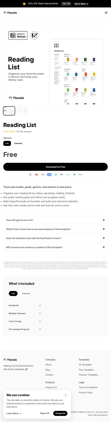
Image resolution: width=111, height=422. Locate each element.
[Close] (65, 395)
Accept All (60, 413)
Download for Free (55, 166)
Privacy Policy (86, 392)
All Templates (85, 364)
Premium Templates (88, 374)
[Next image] (102, 65)
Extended (18, 143)
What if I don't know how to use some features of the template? (55, 229)
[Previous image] (9, 65)
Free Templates (86, 369)
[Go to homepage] (10, 12)
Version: (7, 138)
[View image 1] (9, 111)
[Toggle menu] (106, 12)
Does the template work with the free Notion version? (55, 238)
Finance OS (51, 387)
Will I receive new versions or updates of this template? (55, 247)
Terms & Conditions (88, 387)
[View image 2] (22, 111)
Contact (49, 374)
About (48, 364)
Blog (47, 369)
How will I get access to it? (55, 220)
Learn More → (13, 413)
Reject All (44, 413)
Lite (7, 143)
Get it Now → (81, 3)
